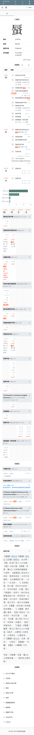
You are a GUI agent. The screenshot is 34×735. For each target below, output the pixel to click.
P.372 (28, 473)
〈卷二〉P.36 (26, 173)
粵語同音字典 (19, 106)
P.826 (28, 501)
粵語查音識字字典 (21, 102)
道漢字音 (18, 168)
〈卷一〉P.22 (26, 171)
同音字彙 (18, 151)
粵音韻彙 (18, 117)
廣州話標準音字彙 (21, 98)
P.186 (27, 93)
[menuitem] (17, 673)
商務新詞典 (19, 88)
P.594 (28, 517)
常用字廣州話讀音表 (21, 91)
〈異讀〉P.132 (26, 95)
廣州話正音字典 (20, 75)
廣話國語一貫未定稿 (21, 120)
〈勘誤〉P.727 (26, 531)
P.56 (29, 124)
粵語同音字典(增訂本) (22, 80)
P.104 (28, 110)
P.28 (29, 540)
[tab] (7, 13)
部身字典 (18, 113)
